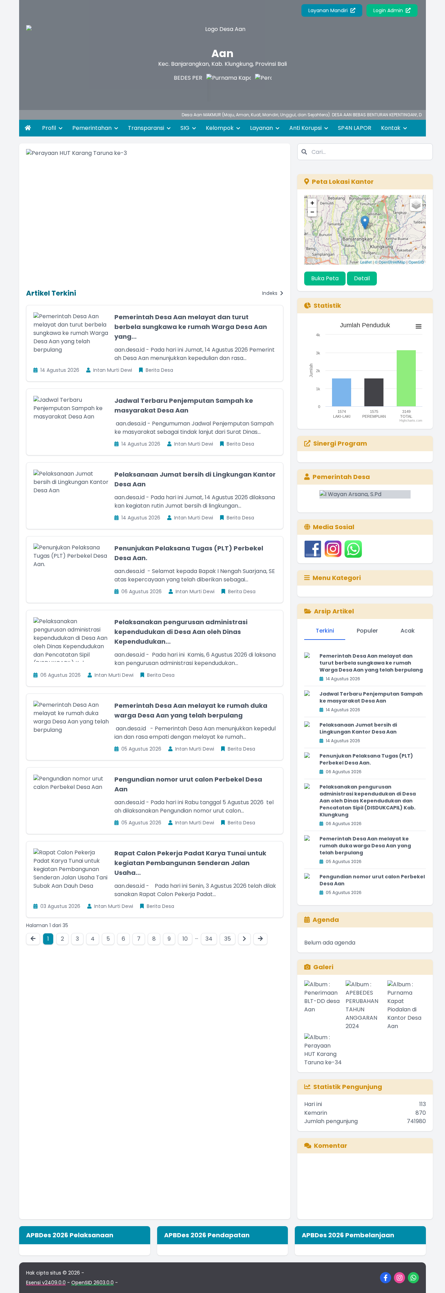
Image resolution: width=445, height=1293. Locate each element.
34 (208, 939)
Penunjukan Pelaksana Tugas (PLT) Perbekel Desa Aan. (366, 759)
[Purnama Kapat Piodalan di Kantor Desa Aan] (214, 88)
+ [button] (312, 202)
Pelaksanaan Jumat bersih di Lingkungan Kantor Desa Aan (358, 728)
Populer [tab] (367, 631)
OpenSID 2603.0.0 (92, 1282)
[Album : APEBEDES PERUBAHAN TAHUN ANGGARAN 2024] (365, 1005)
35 (227, 939)
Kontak (391, 128)
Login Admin (388, 10)
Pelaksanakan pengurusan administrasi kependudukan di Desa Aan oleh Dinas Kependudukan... (181, 632)
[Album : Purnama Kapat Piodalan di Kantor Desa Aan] (406, 1005)
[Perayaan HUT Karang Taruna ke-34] (263, 88)
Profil (49, 128)
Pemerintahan (92, 128)
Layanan (262, 128)
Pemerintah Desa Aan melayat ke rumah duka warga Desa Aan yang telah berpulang (365, 845)
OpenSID (416, 262)
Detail (362, 278)
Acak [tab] (407, 631)
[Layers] (416, 204)
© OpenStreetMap (390, 262)
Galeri (323, 967)
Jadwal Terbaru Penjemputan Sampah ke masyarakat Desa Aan (371, 697)
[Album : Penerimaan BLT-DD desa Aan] (323, 1005)
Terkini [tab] (325, 631)
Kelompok (220, 128)
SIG (185, 128)
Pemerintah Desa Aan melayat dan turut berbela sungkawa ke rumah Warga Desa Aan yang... (190, 327)
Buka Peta (325, 278)
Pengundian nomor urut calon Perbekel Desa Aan (372, 880)
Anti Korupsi (306, 128)
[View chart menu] (418, 326)
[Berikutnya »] (244, 939)
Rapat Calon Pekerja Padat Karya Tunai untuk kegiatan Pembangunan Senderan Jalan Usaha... (190, 863)
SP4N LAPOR (354, 128)
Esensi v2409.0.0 (46, 1282)
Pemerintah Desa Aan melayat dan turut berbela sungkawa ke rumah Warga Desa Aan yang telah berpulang (371, 662)
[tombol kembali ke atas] (431, 1279)
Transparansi (146, 128)
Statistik (327, 305)
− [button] (312, 212)
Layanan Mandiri (328, 10)
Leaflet (366, 262)
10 (185, 939)
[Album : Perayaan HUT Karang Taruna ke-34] (323, 1050)
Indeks (270, 293)
